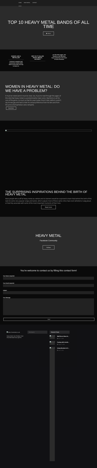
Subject (5, 290)
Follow (48, 247)
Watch (49, 33)
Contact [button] (34, 2)
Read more (48, 207)
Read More (11, 108)
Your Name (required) (8, 276)
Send (49, 319)
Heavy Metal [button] (27, 2)
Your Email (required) (8, 283)
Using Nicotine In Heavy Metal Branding (68, 348)
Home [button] (20, 2)
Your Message (6, 297)
